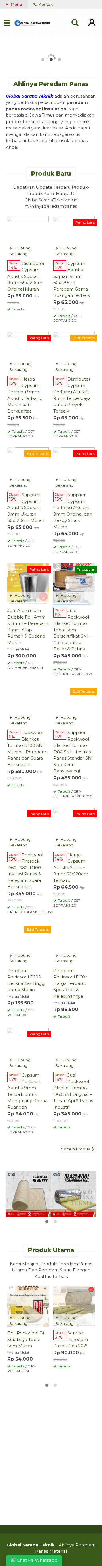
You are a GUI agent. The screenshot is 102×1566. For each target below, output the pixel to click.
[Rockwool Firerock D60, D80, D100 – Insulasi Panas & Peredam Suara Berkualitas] (28, 828)
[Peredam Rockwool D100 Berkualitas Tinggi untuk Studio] (28, 943)
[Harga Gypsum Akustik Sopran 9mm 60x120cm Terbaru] (74, 828)
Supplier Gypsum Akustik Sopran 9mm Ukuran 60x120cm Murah (25, 507)
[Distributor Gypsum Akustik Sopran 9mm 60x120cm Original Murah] (28, 236)
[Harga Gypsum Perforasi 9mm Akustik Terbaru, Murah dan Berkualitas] (28, 352)
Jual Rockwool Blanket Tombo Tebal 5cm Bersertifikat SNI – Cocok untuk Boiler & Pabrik (72, 629)
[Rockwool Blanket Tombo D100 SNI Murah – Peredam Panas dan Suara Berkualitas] (28, 705)
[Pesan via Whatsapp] (12, 220)
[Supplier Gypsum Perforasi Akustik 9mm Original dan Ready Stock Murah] (74, 467)
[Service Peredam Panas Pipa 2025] (74, 1306)
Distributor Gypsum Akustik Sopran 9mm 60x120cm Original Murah (25, 276)
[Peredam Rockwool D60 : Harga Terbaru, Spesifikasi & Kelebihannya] (74, 943)
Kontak (45, 4)
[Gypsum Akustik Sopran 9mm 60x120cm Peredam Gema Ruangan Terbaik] (74, 236)
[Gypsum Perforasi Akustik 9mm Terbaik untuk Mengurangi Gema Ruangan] (28, 1048)
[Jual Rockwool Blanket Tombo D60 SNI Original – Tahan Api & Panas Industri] (74, 1048)
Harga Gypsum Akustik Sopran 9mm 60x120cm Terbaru (70, 867)
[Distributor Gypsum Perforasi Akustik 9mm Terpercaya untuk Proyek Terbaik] (74, 352)
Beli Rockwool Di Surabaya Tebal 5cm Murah (25, 1339)
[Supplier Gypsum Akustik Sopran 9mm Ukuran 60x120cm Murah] (28, 467)
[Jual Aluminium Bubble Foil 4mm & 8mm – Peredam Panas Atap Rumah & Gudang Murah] (28, 583)
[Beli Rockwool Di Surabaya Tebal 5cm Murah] (28, 1306)
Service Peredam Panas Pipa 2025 (71, 1339)
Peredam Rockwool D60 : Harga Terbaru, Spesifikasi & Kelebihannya (70, 983)
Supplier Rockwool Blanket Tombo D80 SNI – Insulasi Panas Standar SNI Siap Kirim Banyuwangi (73, 751)
